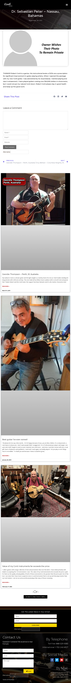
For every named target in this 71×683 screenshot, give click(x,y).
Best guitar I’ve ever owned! (15, 439)
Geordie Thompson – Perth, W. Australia (20, 274)
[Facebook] (52, 660)
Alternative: (6, 152)
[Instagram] (66, 660)
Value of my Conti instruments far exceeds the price (25, 566)
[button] (66, 4)
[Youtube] (61, 660)
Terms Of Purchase (8, 679)
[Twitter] (57, 660)
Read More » (5, 286)
